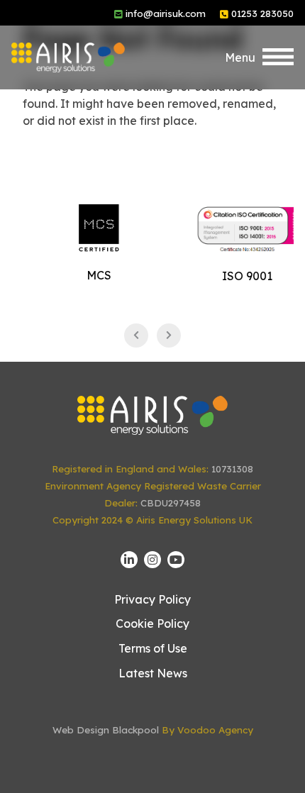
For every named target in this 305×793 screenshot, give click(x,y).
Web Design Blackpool (105, 730)
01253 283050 (262, 13)
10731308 (232, 469)
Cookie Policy (152, 623)
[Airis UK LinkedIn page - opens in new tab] (129, 559)
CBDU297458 (170, 503)
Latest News (152, 673)
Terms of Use (152, 648)
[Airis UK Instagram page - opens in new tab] (152, 559)
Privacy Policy (152, 599)
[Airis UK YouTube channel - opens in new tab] (175, 559)
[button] (259, 57)
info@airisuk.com (166, 13)
